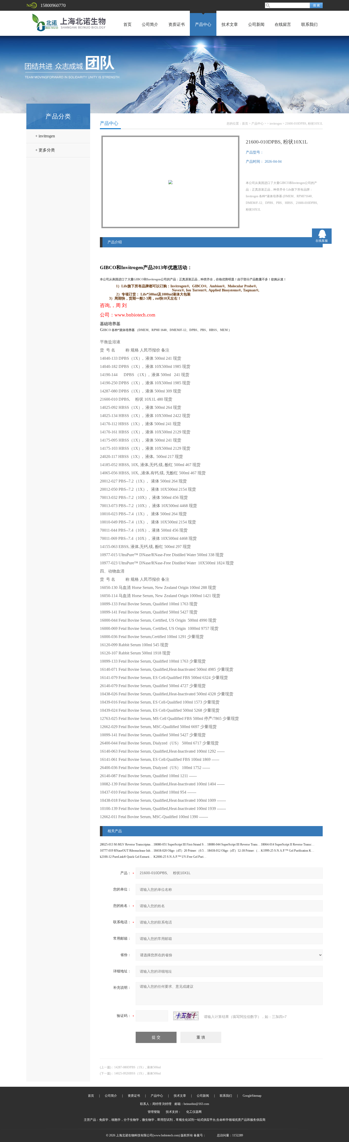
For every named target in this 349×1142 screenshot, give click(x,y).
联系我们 (309, 24)
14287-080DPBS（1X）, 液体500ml (137, 1067)
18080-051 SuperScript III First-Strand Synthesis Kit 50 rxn (190, 844)
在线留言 (283, 24)
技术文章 (230, 24)
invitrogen (276, 123)
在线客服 (322, 241)
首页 (127, 24)
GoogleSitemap (252, 1095)
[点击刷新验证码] (186, 1016)
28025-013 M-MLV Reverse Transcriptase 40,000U (131, 844)
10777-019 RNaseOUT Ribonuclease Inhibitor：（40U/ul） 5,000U (142, 850)
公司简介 (150, 24)
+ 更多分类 (45, 150)
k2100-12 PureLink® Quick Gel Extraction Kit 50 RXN (134, 857)
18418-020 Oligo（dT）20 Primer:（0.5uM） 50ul (185, 850)
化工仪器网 (194, 1112)
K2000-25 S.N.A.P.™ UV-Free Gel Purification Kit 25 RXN (191, 857)
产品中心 (203, 24)
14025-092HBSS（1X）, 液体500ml (137, 1073)
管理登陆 (154, 1112)
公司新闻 (256, 24)
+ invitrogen (45, 136)
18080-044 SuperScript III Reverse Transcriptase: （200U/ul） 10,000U (251, 844)
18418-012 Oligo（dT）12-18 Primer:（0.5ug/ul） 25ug (242, 850)
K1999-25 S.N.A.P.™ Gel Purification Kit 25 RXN (292, 850)
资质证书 (176, 24)
